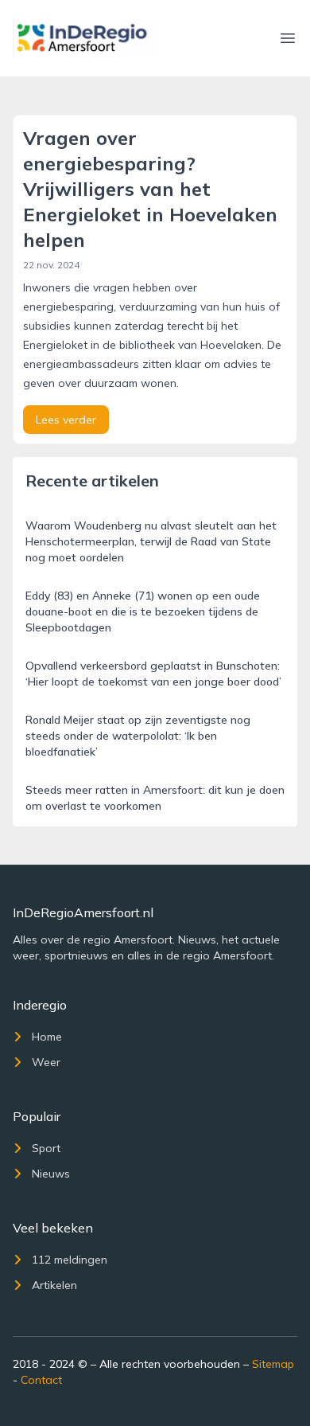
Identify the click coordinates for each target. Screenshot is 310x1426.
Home (47, 1036)
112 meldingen (69, 1259)
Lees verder (66, 419)
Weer (46, 1062)
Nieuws (51, 1173)
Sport (46, 1148)
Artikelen (54, 1285)
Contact (41, 1380)
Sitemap (273, 1364)
